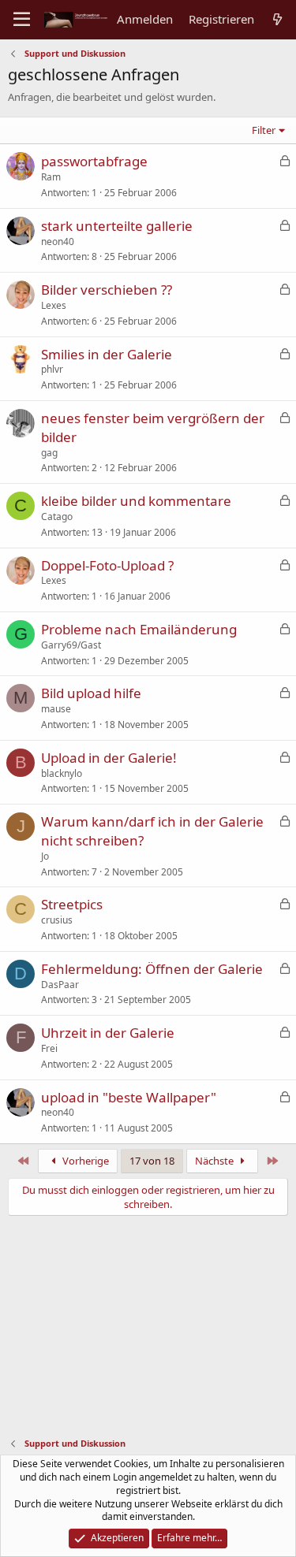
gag (49, 452)
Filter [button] (263, 130)
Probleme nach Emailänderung (139, 629)
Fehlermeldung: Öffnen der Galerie (152, 969)
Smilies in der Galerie (106, 354)
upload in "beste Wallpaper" (128, 1097)
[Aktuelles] (277, 19)
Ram (51, 177)
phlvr (52, 369)
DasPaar (60, 984)
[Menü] (21, 19)
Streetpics (72, 904)
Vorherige (84, 1161)
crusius (57, 920)
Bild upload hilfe (91, 693)
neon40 (57, 241)
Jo (45, 856)
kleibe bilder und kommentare (136, 501)
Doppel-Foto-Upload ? (107, 565)
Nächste (215, 1161)
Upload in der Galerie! (109, 758)
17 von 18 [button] (151, 1161)
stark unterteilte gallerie (117, 226)
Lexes (53, 305)
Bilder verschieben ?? (106, 290)
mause (56, 708)
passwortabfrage (94, 161)
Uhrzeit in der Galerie (107, 1033)
